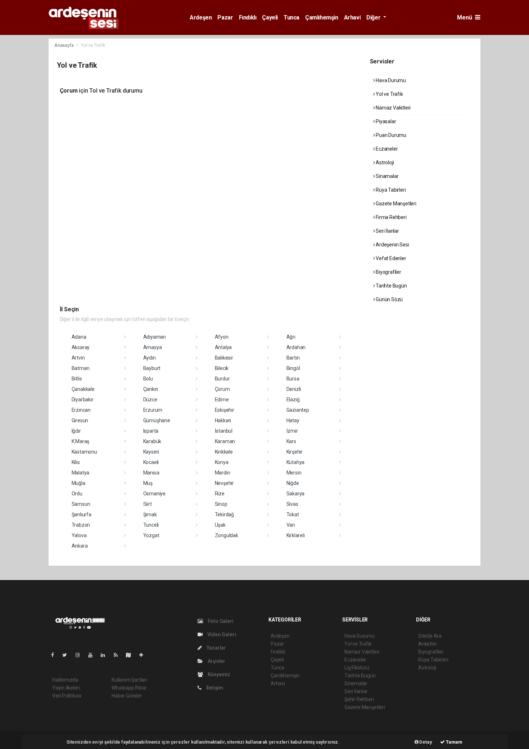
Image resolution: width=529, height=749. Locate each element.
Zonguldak (226, 535)
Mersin (294, 473)
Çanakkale (83, 389)
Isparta (151, 431)
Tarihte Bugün (391, 286)
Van (290, 525)
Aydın (149, 358)
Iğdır (76, 431)
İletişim (214, 688)
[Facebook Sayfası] (55, 655)
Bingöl (293, 368)
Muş (148, 483)
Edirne (222, 399)
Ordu (77, 493)
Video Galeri (221, 634)
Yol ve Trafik (389, 94)
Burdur (222, 379)
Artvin (78, 358)
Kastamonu (84, 452)
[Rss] (118, 655)
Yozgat (151, 535)
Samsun (81, 504)
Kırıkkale (224, 452)
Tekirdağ (224, 514)
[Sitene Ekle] (144, 655)
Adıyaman (154, 337)
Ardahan (296, 347)
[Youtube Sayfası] (93, 655)
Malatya (81, 473)
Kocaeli (151, 462)
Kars (291, 441)
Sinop (221, 504)
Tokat (292, 514)
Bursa (292, 379)
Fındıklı (248, 17)
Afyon (222, 337)
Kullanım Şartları (129, 680)
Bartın (293, 358)
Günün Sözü (389, 299)
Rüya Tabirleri (390, 190)
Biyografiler (388, 272)
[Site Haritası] (131, 655)
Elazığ (293, 399)
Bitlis (77, 379)
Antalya (223, 347)
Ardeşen (201, 17)
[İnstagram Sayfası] (81, 655)
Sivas (292, 504)
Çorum (222, 389)
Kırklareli (295, 535)
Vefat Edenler (390, 258)
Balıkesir (224, 358)
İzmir (292, 431)
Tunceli (151, 525)
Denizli (293, 389)
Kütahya (295, 462)
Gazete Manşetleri (395, 203)
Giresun (80, 420)
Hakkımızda (65, 680)
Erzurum (153, 410)
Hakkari (223, 420)
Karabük (152, 441)
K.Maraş (81, 441)
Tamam (453, 742)
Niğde (292, 483)
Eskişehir (224, 410)
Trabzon (81, 525)
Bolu (148, 379)
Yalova (79, 535)
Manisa (151, 473)
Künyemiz (218, 674)
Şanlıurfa (81, 514)
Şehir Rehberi (359, 699)
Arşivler (216, 661)
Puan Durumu (390, 135)
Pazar (225, 17)
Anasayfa (64, 45)
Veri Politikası (66, 696)
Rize (220, 493)
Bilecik (222, 368)
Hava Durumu (390, 80)
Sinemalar (355, 683)
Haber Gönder (127, 696)
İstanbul (223, 431)
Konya (222, 462)
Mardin (222, 473)
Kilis (76, 462)
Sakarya (295, 493)
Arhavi (352, 17)
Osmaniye (154, 493)
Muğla (78, 483)
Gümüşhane (156, 420)
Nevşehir (224, 483)
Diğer (374, 17)
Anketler (427, 644)
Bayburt (152, 368)
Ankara (80, 546)
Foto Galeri (220, 621)
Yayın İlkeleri (66, 688)
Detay (425, 742)
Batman (81, 368)
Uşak (220, 525)
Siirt (147, 504)
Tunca (291, 17)
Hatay (292, 420)
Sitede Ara (430, 636)
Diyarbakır (83, 399)
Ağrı (290, 337)
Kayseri (151, 452)
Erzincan (81, 410)
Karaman (225, 441)
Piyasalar (385, 121)
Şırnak (150, 514)
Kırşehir (294, 452)
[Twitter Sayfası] (67, 655)
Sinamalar (386, 176)
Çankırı (150, 389)
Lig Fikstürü (356, 667)
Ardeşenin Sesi (392, 245)
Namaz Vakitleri (393, 108)
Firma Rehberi (390, 217)
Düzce (150, 399)
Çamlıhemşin (321, 17)
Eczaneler (386, 149)
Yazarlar (215, 648)
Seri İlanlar (387, 231)
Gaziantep (297, 410)
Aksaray (81, 347)
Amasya (152, 347)
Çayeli (270, 17)
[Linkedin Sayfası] (106, 655)
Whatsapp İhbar (129, 688)
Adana (79, 337)
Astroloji (384, 162)
